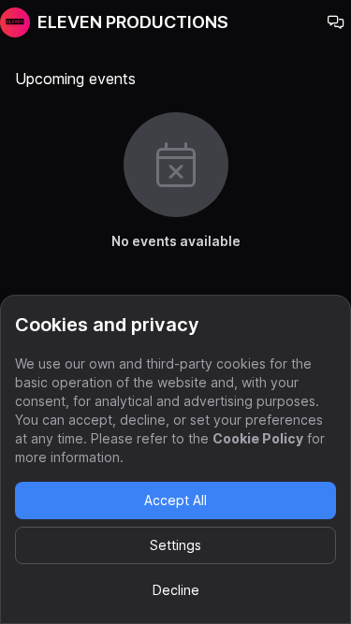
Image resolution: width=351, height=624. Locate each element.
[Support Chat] (336, 22)
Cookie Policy (257, 438)
